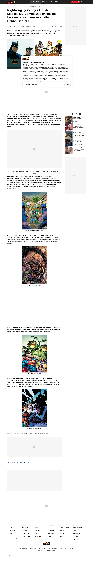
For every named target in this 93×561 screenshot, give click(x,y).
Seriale (24, 522)
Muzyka (37, 522)
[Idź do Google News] (28, 462)
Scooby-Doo (19, 467)
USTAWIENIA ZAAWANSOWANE (31, 84)
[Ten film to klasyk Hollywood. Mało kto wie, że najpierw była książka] (69, 135)
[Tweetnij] (58, 26)
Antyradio (30, 6)
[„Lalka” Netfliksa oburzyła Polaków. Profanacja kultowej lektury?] (69, 120)
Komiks (31, 467)
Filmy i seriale (35, 6)
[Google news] (61, 26)
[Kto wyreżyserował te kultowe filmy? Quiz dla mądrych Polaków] (69, 150)
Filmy (39, 6)
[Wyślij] (55, 26)
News (13, 467)
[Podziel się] (52, 26)
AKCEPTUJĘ (66, 84)
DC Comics (25, 467)
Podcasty (76, 522)
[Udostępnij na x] (24, 462)
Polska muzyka (52, 522)
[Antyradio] (11, 3)
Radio (62, 522)
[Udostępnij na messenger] (20, 462)
